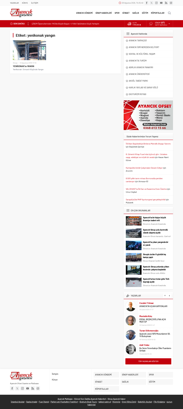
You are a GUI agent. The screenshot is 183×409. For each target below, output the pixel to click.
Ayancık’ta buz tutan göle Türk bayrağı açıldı (156, 280)
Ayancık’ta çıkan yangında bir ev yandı (155, 243)
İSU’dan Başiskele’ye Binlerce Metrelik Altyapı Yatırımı (148, 143)
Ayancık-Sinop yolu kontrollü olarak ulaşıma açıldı (155, 231)
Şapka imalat (31, 402)
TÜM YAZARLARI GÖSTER (148, 361)
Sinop (15, 63)
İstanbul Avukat (17, 402)
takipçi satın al (105, 402)
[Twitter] (152, 3)
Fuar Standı (44, 402)
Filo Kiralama (159, 402)
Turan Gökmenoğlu (148, 330)
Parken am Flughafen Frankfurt (64, 402)
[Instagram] (156, 3)
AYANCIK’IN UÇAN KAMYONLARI (153, 306)
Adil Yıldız (144, 345)
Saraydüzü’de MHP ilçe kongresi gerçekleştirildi (145, 199)
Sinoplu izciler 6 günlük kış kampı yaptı (154, 255)
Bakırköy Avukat (145, 402)
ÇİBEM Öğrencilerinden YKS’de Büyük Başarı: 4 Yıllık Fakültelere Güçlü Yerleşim (65, 23)
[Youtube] (161, 3)
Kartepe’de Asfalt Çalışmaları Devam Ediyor (144, 168)
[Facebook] (147, 3)
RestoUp (116, 402)
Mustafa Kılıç (145, 316)
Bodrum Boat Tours (88, 402)
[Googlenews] (171, 3)
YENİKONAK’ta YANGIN (23, 66)
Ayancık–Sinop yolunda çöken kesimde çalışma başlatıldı (156, 268)
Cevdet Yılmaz (146, 303)
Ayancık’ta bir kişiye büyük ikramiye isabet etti (154, 219)
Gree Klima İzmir (129, 402)
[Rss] (166, 3)
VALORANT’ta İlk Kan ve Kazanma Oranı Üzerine (146, 189)
